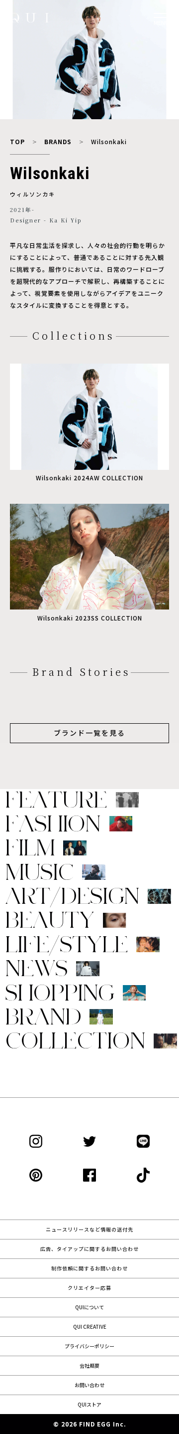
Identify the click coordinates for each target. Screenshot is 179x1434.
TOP (17, 141)
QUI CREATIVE (89, 1326)
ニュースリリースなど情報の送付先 (89, 1229)
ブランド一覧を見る (89, 733)
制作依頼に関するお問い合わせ (89, 1268)
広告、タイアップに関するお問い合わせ (89, 1248)
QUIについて (89, 1307)
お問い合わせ (89, 1385)
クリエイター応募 (89, 1287)
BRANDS (58, 141)
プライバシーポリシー (89, 1346)
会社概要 (89, 1365)
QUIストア (89, 1404)
